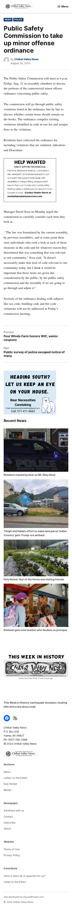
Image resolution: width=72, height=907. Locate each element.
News (8, 19)
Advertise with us (14, 810)
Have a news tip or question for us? (24, 875)
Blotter (7, 789)
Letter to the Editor (15, 881)
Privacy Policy (12, 855)
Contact (8, 816)
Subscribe (9, 822)
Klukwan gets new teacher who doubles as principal (35, 630)
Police (18, 19)
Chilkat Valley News (26, 59)
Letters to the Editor (15, 777)
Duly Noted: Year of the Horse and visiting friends (34, 579)
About (7, 828)
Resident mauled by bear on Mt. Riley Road (29, 474)
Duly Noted (10, 783)
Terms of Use (12, 849)
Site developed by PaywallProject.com (24, 897)
